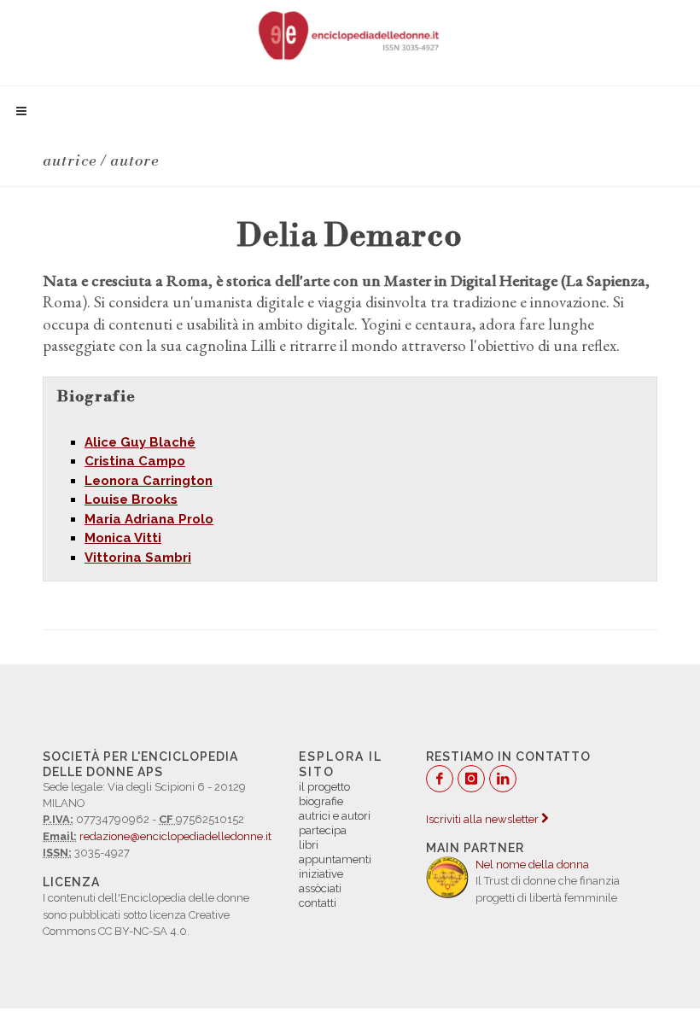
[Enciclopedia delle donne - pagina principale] (350, 34)
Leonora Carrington (149, 480)
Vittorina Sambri (138, 557)
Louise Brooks (131, 499)
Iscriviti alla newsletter (483, 819)
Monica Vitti (123, 538)
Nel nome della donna (532, 864)
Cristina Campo (135, 461)
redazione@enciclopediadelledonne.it (175, 836)
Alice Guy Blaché (140, 442)
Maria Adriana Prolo (149, 519)
